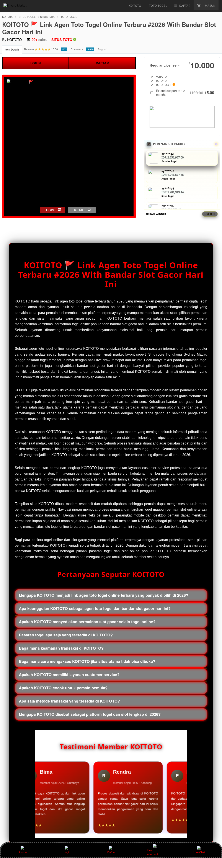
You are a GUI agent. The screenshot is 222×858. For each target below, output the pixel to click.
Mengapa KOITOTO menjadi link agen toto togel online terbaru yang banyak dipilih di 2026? (103, 595)
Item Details (12, 49)
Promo (23, 852)
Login (67, 852)
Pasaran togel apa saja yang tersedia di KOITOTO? (66, 635)
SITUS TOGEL (27, 16)
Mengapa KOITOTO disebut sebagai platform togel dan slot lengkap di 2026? (90, 714)
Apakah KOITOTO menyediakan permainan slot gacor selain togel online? (87, 621)
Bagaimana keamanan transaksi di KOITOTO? (61, 648)
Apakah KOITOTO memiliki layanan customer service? (69, 674)
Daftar (111, 852)
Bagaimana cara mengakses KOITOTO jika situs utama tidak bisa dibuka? (87, 661)
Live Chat (199, 852)
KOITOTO (7, 16)
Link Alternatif (152, 852)
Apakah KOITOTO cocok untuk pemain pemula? (63, 688)
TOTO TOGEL (69, 16)
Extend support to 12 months (185, 92)
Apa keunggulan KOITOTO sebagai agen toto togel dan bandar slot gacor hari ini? (95, 608)
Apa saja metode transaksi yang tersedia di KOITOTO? (69, 701)
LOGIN (35, 63)
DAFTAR (102, 63)
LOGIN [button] (49, 210)
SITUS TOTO (47, 16)
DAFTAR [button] (78, 210)
